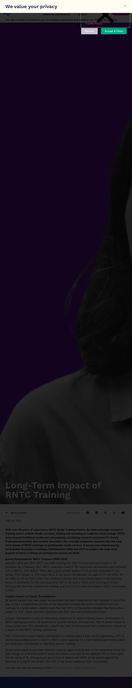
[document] (66, 344)
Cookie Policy (94, 23)
